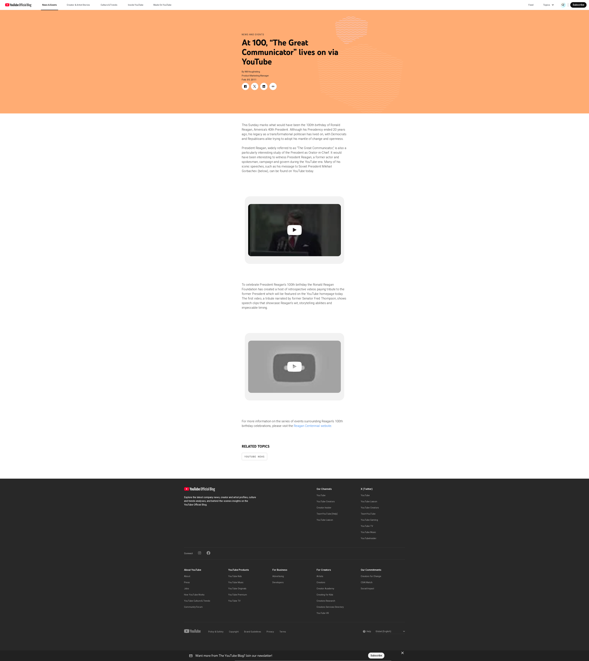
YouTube (321, 495)
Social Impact (367, 588)
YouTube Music (368, 532)
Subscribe (578, 4)
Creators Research (326, 601)
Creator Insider (324, 507)
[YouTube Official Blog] (18, 5)
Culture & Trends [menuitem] (109, 5)
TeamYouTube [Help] (327, 514)
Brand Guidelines (252, 631)
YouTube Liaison (325, 520)
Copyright (234, 631)
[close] (402, 652)
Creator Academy (325, 588)
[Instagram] (199, 553)
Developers (278, 582)
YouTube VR (323, 613)
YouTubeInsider (368, 538)
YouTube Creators (326, 501)
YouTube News (254, 456)
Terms (282, 631)
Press (187, 582)
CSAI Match (366, 582)
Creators (321, 582)
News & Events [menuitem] (49, 5)
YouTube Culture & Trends (197, 601)
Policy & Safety (215, 631)
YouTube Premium (237, 594)
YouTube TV (367, 526)
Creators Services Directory (330, 607)
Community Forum (193, 607)
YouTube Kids (235, 576)
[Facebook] (208, 553)
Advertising (278, 576)
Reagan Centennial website (312, 426)
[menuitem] (530, 5)
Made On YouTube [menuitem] (162, 5)
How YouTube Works (194, 594)
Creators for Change (371, 576)
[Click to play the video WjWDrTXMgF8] (294, 230)
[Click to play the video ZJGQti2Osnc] (294, 367)
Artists (320, 576)
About (187, 576)
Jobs (186, 588)
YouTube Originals (237, 588)
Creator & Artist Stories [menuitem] (78, 5)
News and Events (253, 34)
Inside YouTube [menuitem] (135, 5)
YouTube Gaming (369, 520)
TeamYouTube (368, 514)
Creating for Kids (325, 594)
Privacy (270, 631)
